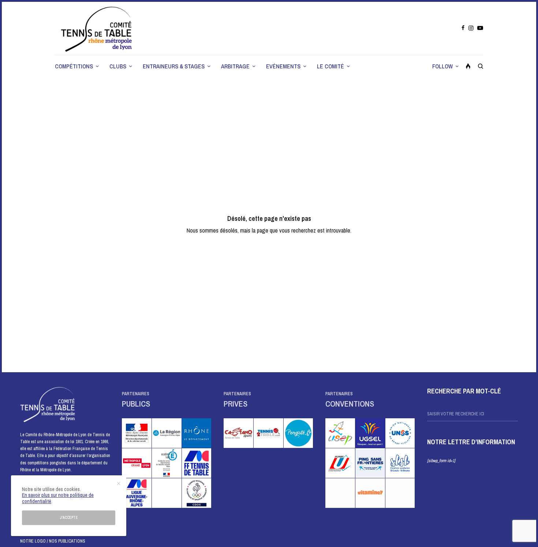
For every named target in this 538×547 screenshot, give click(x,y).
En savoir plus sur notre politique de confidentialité (58, 498)
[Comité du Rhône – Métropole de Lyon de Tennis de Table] (97, 28)
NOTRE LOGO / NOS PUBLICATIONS (52, 541)
